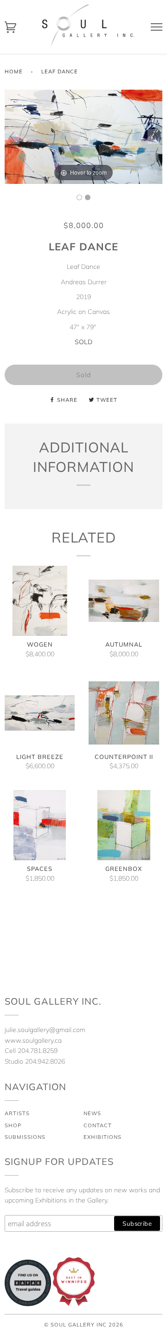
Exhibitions (103, 1137)
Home (14, 71)
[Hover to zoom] (83, 136)
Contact (98, 1125)
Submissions (25, 1137)
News (92, 1113)
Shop (13, 1125)
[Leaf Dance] (79, 197)
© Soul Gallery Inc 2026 (83, 1324)
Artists (17, 1113)
